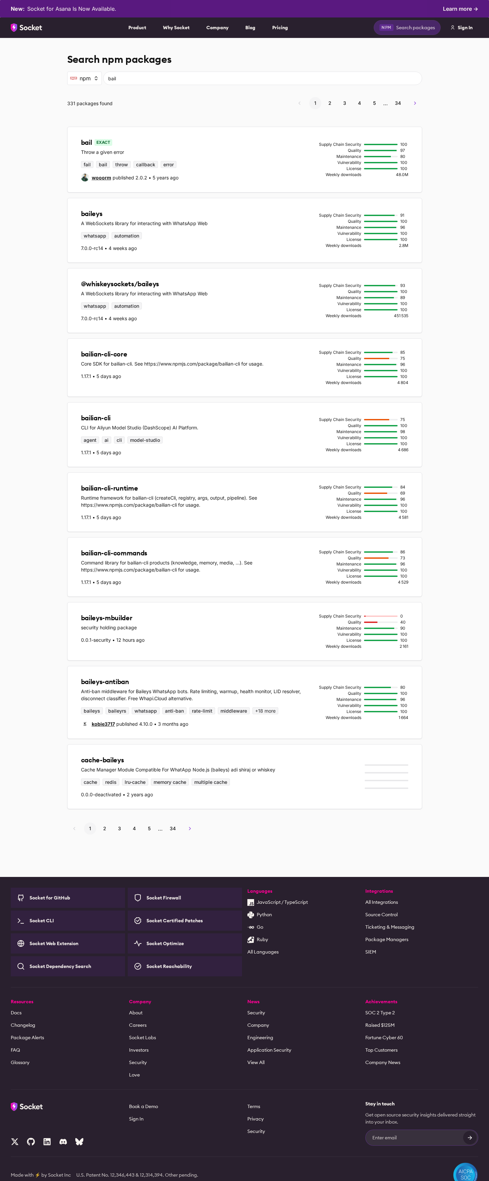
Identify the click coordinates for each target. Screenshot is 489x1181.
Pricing (280, 28)
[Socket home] (26, 28)
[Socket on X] (15, 1142)
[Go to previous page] (299, 103)
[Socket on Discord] (63, 1142)
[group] (96, 177)
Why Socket (176, 28)
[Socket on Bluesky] (79, 1142)
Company (217, 28)
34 (398, 103)
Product (137, 28)
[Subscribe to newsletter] (470, 1137)
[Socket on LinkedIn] (47, 1142)
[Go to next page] (415, 103)
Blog (250, 28)
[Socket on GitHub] (31, 1142)
